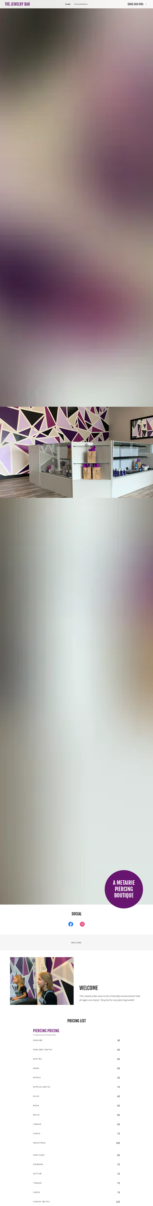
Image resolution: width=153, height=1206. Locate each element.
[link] (26, 5)
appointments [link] (81, 4)
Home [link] (68, 4)
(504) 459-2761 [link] (135, 4)
